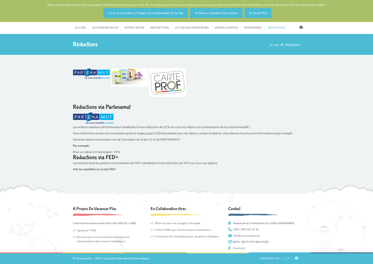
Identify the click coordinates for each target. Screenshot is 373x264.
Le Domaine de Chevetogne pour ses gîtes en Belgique (186, 236)
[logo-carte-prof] (167, 82)
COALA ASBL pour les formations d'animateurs (182, 229)
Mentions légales (139, 258)
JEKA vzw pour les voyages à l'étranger (177, 223)
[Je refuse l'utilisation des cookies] (368, 11)
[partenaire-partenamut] (91, 73)
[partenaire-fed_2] (129, 77)
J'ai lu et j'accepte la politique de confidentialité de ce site (145, 13)
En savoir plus (258, 13)
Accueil (274, 44)
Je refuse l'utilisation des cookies (216, 13)
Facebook (301, 27)
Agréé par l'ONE (86, 230)
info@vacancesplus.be (246, 235)
